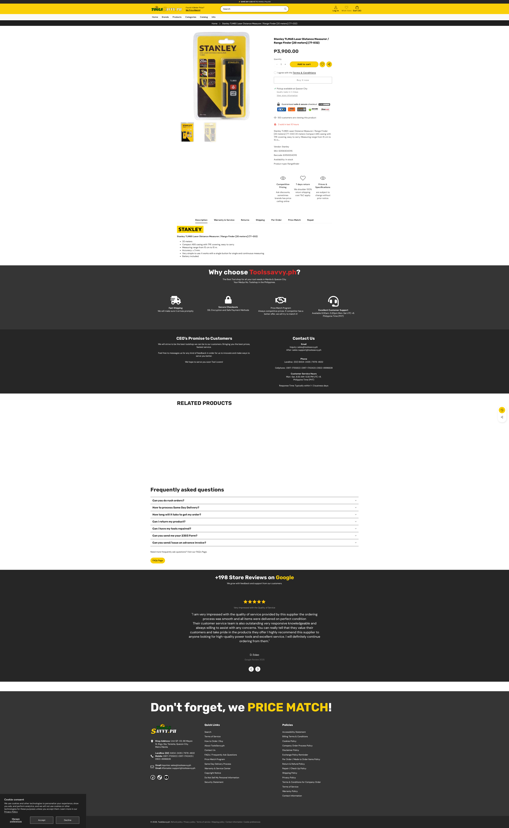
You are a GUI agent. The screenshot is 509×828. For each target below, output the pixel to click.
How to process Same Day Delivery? (175, 507)
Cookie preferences (251, 822)
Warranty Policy (290, 791)
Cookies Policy (289, 741)
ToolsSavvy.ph (164, 822)
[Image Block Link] (303, 107)
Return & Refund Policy (293, 764)
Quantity (278, 59)
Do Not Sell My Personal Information (222, 777)
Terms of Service (213, 736)
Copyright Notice (213, 773)
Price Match (294, 220)
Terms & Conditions (304, 72)
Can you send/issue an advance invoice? (179, 542)
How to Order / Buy (214, 741)
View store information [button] (287, 95)
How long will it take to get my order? (176, 514)
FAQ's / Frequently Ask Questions (221, 754)
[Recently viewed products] (502, 410)
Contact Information (292, 795)
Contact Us (210, 750)
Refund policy (177, 822)
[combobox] (254, 9)
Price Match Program (215, 759)
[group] (187, 132)
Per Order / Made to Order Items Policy (301, 759)
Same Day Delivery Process (218, 764)
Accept (41, 820)
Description (201, 220)
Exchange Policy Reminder (295, 754)
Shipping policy (218, 822)
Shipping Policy (289, 773)
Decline (67, 820)
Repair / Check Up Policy (294, 768)
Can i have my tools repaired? (171, 528)
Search (208, 732)
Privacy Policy (11, 811)
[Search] (285, 9)
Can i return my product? (168, 521)
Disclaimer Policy (290, 750)
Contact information (234, 822)
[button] (357, 9)
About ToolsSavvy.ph (215, 745)
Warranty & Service (224, 220)
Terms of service (203, 822)
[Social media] (502, 417)
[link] (347, 9)
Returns (245, 220)
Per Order (276, 220)
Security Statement (214, 782)
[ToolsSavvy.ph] (166, 9)
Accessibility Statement (294, 732)
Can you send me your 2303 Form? (174, 535)
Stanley (285, 146)
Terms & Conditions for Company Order (301, 782)
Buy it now (303, 80)
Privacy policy (190, 822)
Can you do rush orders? (168, 500)
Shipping (260, 220)
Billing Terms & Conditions (295, 736)
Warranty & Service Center (218, 768)
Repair (310, 220)
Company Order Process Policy (297, 745)
